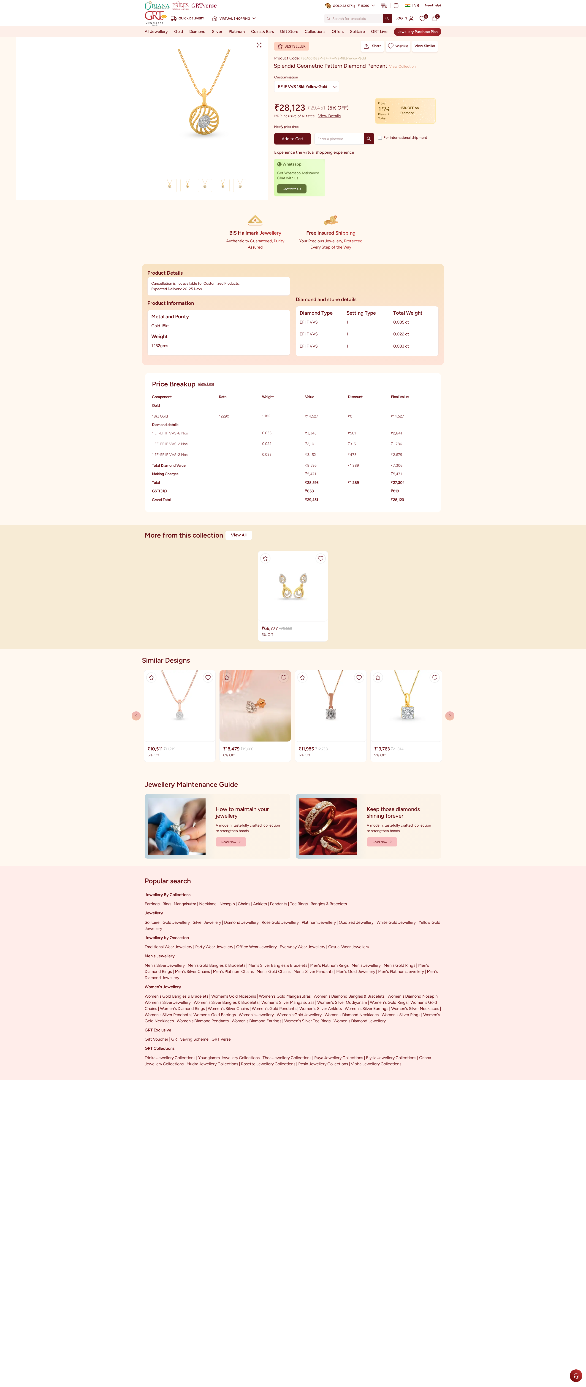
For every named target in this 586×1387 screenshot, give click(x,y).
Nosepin (227, 903)
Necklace (208, 903)
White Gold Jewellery (396, 922)
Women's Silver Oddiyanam (342, 1002)
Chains (244, 903)
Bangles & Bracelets (329, 903)
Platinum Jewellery (319, 922)
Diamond (197, 31)
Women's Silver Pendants (167, 1014)
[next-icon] (136, 715)
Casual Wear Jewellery (348, 946)
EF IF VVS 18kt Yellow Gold (302, 86)
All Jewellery (156, 31)
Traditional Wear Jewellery (168, 946)
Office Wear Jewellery (256, 946)
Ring (167, 903)
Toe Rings (299, 903)
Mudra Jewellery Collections (212, 1063)
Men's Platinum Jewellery (401, 971)
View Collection (402, 66)
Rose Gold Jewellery (280, 922)
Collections (315, 31)
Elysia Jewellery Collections (391, 1057)
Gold (178, 31)
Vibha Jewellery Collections (376, 1063)
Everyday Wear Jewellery (302, 946)
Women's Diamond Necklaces (352, 1014)
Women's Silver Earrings (366, 1008)
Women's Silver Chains (228, 1008)
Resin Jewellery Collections (323, 1063)
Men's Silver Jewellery (165, 965)
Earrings (152, 903)
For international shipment (405, 137)
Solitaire (357, 31)
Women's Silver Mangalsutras (287, 1002)
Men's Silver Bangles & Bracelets (277, 965)
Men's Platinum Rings (329, 965)
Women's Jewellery (256, 1014)
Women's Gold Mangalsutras (285, 996)
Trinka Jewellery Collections (170, 1057)
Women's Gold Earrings (214, 1014)
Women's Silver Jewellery (168, 1002)
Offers (338, 31)
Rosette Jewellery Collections (268, 1063)
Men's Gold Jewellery (355, 971)
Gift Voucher (156, 1039)
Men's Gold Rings (399, 965)
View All (239, 535)
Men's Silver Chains (192, 971)
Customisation (286, 77)
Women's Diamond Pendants (203, 1020)
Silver (217, 31)
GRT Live (379, 31)
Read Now (228, 842)
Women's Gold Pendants (274, 1008)
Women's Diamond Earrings (256, 1020)
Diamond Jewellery (241, 922)
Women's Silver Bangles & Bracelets (226, 1002)
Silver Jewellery (207, 922)
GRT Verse (221, 1039)
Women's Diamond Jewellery (360, 1020)
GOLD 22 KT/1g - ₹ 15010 (351, 6)
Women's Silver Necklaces (415, 1008)
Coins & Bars (262, 31)
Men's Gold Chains (273, 971)
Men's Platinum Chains (233, 971)
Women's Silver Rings (401, 1014)
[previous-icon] (449, 715)
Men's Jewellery (366, 965)
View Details (329, 115)
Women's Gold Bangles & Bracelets (176, 996)
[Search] (387, 18)
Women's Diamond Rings (182, 1008)
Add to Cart (292, 138)
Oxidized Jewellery (356, 922)
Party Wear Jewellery (214, 946)
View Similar (425, 46)
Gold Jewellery (176, 922)
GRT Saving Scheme (190, 1039)
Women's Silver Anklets (320, 1008)
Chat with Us (292, 189)
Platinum (237, 31)
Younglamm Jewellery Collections (229, 1057)
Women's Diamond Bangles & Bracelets (349, 996)
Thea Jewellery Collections (287, 1057)
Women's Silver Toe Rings (307, 1020)
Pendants (278, 903)
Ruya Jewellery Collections (338, 1057)
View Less (206, 384)
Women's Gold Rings (388, 1002)
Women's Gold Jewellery (299, 1014)
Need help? (433, 5)
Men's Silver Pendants (313, 971)
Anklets (260, 903)
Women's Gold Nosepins (233, 996)
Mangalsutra (185, 903)
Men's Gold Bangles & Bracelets (216, 965)
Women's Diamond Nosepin (413, 996)
